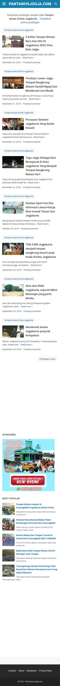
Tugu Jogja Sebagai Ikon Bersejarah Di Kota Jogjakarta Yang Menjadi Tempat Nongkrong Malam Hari (41, 166)
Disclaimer (32, 670)
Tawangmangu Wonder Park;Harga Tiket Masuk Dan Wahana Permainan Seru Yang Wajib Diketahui (36, 569)
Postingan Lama (47, 359)
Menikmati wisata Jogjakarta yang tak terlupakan (38, 331)
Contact (12, 670)
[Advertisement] (30, 398)
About (21, 670)
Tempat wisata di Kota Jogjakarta (18, 30)
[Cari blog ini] (56, 4)
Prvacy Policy (45, 670)
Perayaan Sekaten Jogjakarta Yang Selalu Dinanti (40, 123)
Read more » (28, 57)
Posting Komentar (31, 62)
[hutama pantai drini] (28, 490)
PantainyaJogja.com (30, 4)
